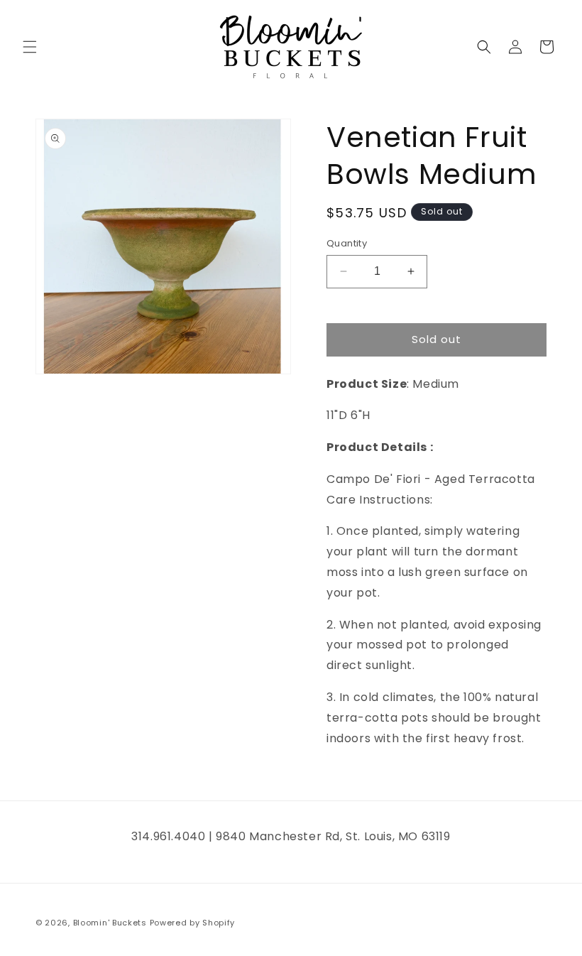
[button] (29, 47)
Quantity (346, 243)
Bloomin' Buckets (110, 922)
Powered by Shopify (193, 922)
